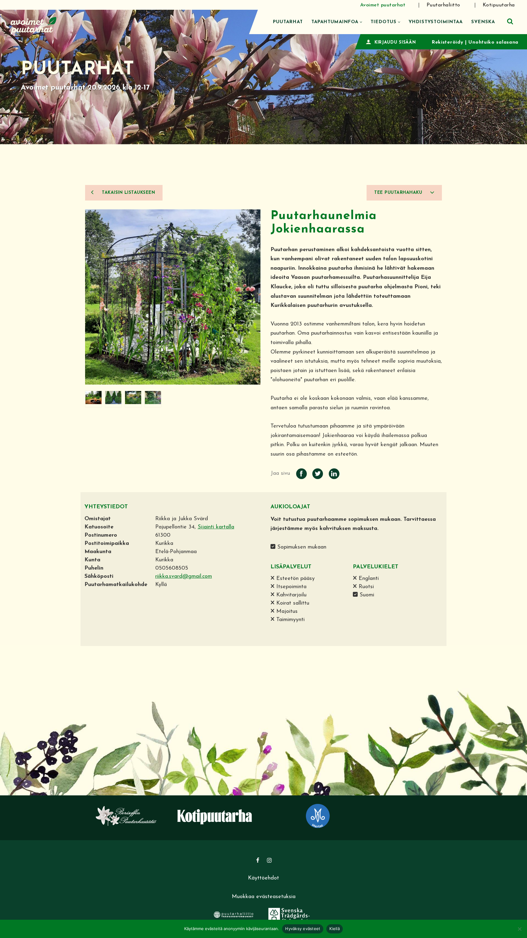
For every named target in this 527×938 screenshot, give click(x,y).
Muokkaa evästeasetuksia (264, 897)
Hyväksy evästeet (302, 928)
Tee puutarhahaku (399, 192)
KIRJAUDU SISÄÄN (395, 42)
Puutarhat (288, 22)
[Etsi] (510, 21)
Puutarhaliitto (443, 5)
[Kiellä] (519, 929)
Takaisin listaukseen (127, 192)
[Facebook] (257, 860)
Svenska (483, 22)
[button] (361, 22)
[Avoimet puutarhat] (33, 24)
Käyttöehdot (263, 878)
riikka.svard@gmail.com (183, 576)
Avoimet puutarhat (383, 5)
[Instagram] (269, 860)
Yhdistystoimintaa (436, 22)
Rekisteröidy (447, 42)
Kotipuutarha (499, 5)
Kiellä (334, 928)
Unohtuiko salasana (493, 42)
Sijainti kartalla (216, 527)
